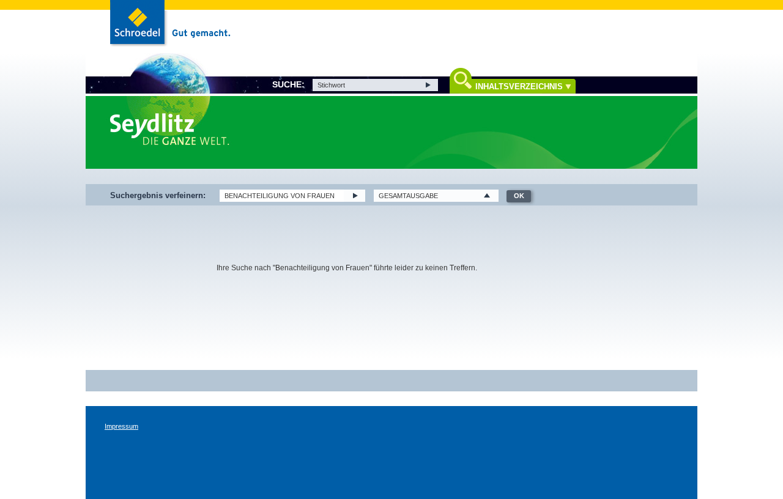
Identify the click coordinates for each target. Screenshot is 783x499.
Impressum (121, 426)
